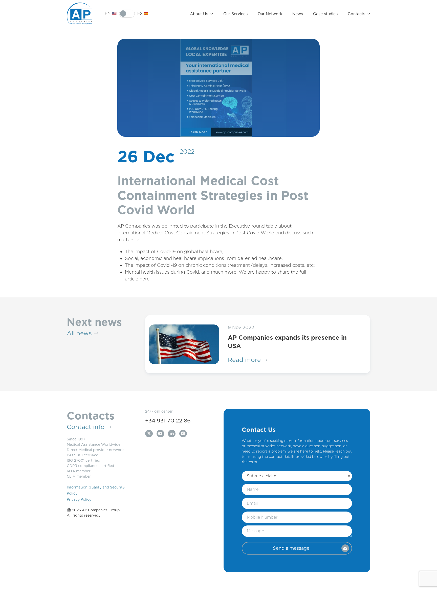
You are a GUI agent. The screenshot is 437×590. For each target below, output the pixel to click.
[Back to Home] (79, 14)
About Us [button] (199, 13)
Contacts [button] (356, 13)
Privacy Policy (79, 499)
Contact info (86, 427)
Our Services (235, 13)
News (297, 13)
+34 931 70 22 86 (168, 420)
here (145, 278)
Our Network (270, 13)
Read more (244, 359)
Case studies (325, 13)
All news (79, 333)
